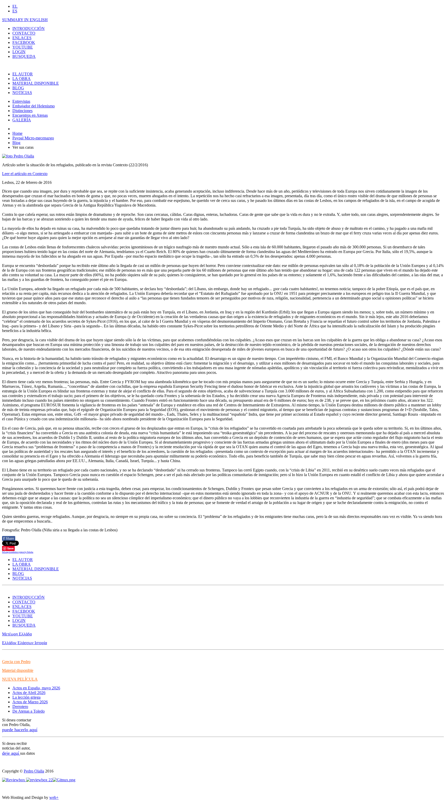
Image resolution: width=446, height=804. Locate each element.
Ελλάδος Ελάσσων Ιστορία (24, 643)
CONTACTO (23, 33)
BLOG (18, 88)
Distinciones (22, 110)
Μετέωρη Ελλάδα (17, 634)
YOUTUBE (22, 47)
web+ (54, 797)
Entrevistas (21, 101)
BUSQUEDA (24, 56)
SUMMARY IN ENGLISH (25, 20)
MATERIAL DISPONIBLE (35, 83)
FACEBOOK (23, 42)
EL (15, 6)
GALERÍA (21, 120)
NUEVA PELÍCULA (20, 679)
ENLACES (21, 38)
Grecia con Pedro (16, 661)
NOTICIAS (22, 92)
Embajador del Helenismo (33, 106)
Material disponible (17, 670)
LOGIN (19, 52)
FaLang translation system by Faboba (17, 552)
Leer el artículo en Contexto (24, 173)
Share (8, 538)
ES (14, 11)
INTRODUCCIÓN (28, 28)
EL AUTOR (22, 74)
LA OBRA (21, 78)
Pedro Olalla (34, 771)
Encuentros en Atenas (30, 115)
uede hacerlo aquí (20, 729)
